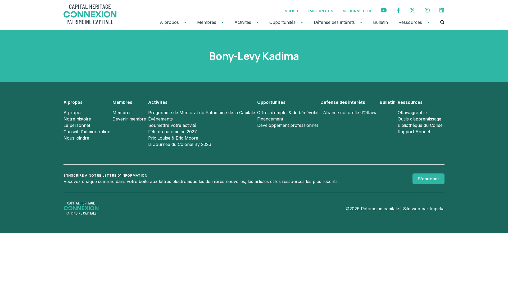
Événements (160, 119)
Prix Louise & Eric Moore (173, 138)
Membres (206, 22)
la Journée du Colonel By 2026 (179, 144)
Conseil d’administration (87, 131)
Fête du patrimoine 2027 (172, 131)
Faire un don (320, 11)
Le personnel (77, 125)
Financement (270, 119)
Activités (242, 22)
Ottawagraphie (412, 112)
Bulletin (380, 22)
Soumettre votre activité (172, 125)
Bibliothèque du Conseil (421, 125)
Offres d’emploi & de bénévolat (288, 112)
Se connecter (357, 11)
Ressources (410, 22)
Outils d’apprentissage (419, 119)
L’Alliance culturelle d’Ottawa (349, 112)
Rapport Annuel (414, 131)
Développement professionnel (287, 125)
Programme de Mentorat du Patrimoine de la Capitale (201, 112)
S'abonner (428, 178)
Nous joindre (76, 138)
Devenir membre (129, 119)
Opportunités (282, 22)
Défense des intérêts (334, 22)
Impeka (437, 208)
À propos (169, 22)
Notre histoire (77, 119)
